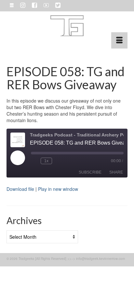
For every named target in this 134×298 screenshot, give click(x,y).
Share (116, 172)
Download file (20, 189)
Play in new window (58, 189)
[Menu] (119, 40)
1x (46, 161)
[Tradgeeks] (67, 25)
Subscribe (90, 172)
